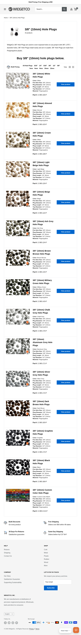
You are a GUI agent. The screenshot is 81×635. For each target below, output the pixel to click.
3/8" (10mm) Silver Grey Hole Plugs (41, 373)
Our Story (7, 576)
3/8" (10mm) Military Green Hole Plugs (42, 281)
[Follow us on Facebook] (5, 622)
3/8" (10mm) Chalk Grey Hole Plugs (41, 311)
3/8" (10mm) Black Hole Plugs (41, 462)
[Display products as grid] (73, 67)
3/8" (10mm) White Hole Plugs (41, 75)
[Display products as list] (70, 67)
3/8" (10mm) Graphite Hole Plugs (43, 432)
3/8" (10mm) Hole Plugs (17, 17)
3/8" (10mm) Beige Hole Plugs (41, 193)
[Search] (64, 9)
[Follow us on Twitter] (9, 622)
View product (65, 84)
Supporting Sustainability (13, 582)
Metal (46, 553)
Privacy (31, 629)
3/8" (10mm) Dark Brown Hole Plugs (41, 402)
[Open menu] (5, 9)
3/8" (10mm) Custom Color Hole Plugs (42, 491)
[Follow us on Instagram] (12, 622)
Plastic (46, 556)
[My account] (71, 9)
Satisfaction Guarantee (12, 579)
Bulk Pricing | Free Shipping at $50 (40, 2)
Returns (6, 549)
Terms (37, 629)
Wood (46, 562)
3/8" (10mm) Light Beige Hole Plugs (41, 163)
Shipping (7, 553)
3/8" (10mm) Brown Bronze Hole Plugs (42, 252)
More (46, 565)
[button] (76, 630)
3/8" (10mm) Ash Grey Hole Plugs (43, 222)
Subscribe (51, 588)
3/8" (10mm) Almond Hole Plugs (42, 104)
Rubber (46, 559)
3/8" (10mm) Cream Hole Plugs (42, 134)
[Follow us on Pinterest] (16, 622)
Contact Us (8, 556)
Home (6, 17)
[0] (75, 9)
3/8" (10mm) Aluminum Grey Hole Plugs (42, 342)
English (7, 614)
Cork (45, 549)
